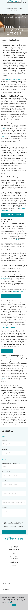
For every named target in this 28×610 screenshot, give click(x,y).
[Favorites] (23, 2)
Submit (14, 532)
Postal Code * (5, 489)
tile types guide (20, 239)
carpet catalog (5, 278)
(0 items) (25, 2)
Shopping (20, 16)
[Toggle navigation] (2, 3)
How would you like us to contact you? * (11, 463)
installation (4, 378)
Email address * (5, 480)
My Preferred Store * (6, 499)
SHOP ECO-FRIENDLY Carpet (11, 296)
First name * (4, 440)
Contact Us (7, 350)
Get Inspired (6, 583)
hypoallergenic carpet (17, 291)
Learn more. (9, 602)
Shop (4, 577)
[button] (20, 2)
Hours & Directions (14, 549)
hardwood (4, 128)
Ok (14, 605)
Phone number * (6, 471)
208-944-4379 (14, 10)
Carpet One (4, 16)
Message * (4, 507)
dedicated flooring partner (12, 79)
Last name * (4, 449)
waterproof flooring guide (8, 327)
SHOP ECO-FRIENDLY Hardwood (12, 214)
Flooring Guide (12, 16)
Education (6, 589)
